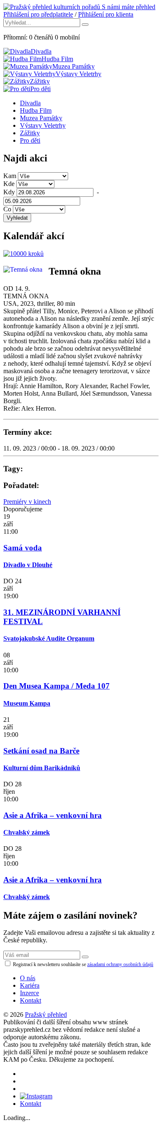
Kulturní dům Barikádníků (41, 767)
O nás (27, 977)
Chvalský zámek (26, 832)
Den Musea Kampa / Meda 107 (56, 685)
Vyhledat (17, 218)
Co (7, 209)
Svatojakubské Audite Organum (48, 638)
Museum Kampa (26, 703)
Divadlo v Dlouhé (27, 564)
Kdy (9, 192)
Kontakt (30, 1000)
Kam (9, 175)
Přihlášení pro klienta (105, 14)
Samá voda (22, 547)
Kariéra (29, 985)
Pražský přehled (46, 1014)
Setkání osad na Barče (41, 750)
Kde (9, 183)
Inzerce (29, 992)
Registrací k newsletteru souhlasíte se (82, 964)
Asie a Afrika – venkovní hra (52, 815)
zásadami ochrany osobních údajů (120, 964)
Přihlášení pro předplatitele (38, 14)
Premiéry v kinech (27, 501)
